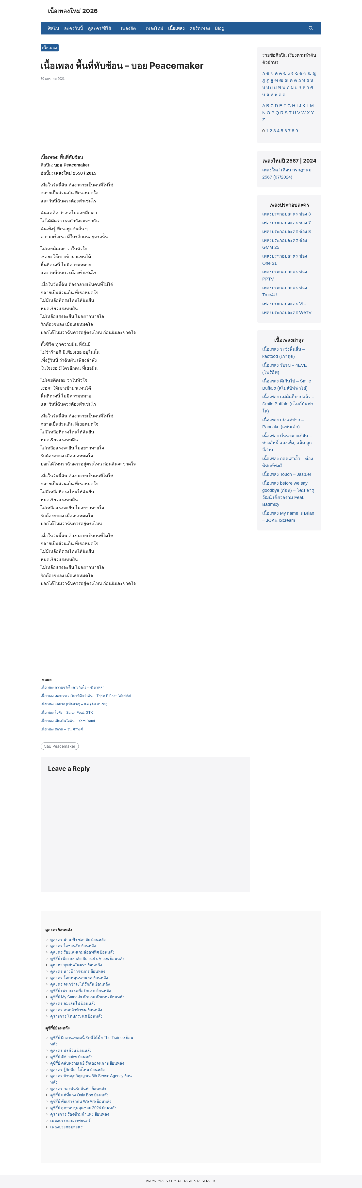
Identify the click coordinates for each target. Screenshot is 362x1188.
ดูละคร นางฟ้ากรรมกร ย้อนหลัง (77, 971)
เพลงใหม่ (154, 28)
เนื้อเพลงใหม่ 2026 (73, 11)
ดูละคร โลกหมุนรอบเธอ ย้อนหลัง (79, 977)
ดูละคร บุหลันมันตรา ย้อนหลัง (76, 965)
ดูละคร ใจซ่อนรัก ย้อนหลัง (73, 945)
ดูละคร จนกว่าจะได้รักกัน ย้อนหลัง (80, 984)
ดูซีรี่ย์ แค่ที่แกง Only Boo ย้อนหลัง (79, 1095)
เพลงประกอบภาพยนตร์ (70, 1120)
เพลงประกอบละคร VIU (284, 303)
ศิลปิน (53, 28)
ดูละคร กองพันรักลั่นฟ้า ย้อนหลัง (78, 1088)
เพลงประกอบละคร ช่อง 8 (286, 231)
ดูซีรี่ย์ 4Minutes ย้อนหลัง (71, 1057)
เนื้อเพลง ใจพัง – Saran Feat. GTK (67, 712)
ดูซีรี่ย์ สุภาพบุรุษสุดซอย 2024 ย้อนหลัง (83, 1108)
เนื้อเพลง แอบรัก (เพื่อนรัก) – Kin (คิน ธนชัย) (74, 704)
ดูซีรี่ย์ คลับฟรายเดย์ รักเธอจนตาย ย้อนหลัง (87, 1063)
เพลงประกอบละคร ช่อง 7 (286, 222)
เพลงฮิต (128, 28)
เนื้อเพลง (176, 28)
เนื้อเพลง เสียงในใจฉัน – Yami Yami (68, 721)
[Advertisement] (145, 120)
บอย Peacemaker (59, 746)
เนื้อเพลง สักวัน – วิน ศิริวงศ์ (62, 729)
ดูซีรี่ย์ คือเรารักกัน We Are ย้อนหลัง (80, 1101)
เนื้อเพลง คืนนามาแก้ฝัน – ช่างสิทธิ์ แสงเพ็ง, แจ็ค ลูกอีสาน (287, 442)
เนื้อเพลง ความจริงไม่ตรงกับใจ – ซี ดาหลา (72, 687)
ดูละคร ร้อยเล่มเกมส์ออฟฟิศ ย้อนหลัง (82, 952)
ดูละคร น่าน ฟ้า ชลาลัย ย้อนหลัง (78, 939)
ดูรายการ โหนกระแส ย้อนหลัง (76, 1016)
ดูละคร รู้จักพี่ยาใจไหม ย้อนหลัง (77, 1069)
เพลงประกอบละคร (66, 1127)
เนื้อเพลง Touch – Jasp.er (286, 474)
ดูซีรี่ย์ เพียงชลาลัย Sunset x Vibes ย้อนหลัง (87, 958)
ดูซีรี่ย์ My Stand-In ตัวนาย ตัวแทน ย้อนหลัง (87, 997)
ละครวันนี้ (73, 28)
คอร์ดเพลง (200, 28)
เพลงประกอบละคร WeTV (287, 312)
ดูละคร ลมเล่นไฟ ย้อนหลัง (73, 1003)
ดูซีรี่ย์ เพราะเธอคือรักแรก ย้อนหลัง (80, 990)
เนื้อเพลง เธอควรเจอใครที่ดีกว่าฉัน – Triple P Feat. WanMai (86, 696)
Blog (219, 28)
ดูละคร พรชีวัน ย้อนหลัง (71, 1050)
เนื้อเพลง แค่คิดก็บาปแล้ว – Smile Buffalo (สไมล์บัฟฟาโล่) (288, 403)
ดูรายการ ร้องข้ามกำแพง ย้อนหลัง (79, 1114)
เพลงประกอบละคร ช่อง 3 (286, 214)
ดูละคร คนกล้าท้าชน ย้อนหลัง (76, 1009)
